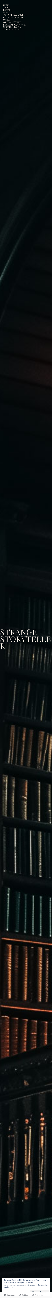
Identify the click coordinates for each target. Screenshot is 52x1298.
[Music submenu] (10, 12)
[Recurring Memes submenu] (22, 17)
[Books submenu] (10, 10)
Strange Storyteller (25, 639)
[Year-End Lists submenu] (20, 29)
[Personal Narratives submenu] (27, 24)
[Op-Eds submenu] (11, 19)
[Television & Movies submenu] (26, 15)
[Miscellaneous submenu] (20, 27)
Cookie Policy (9, 1287)
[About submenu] (11, 7)
